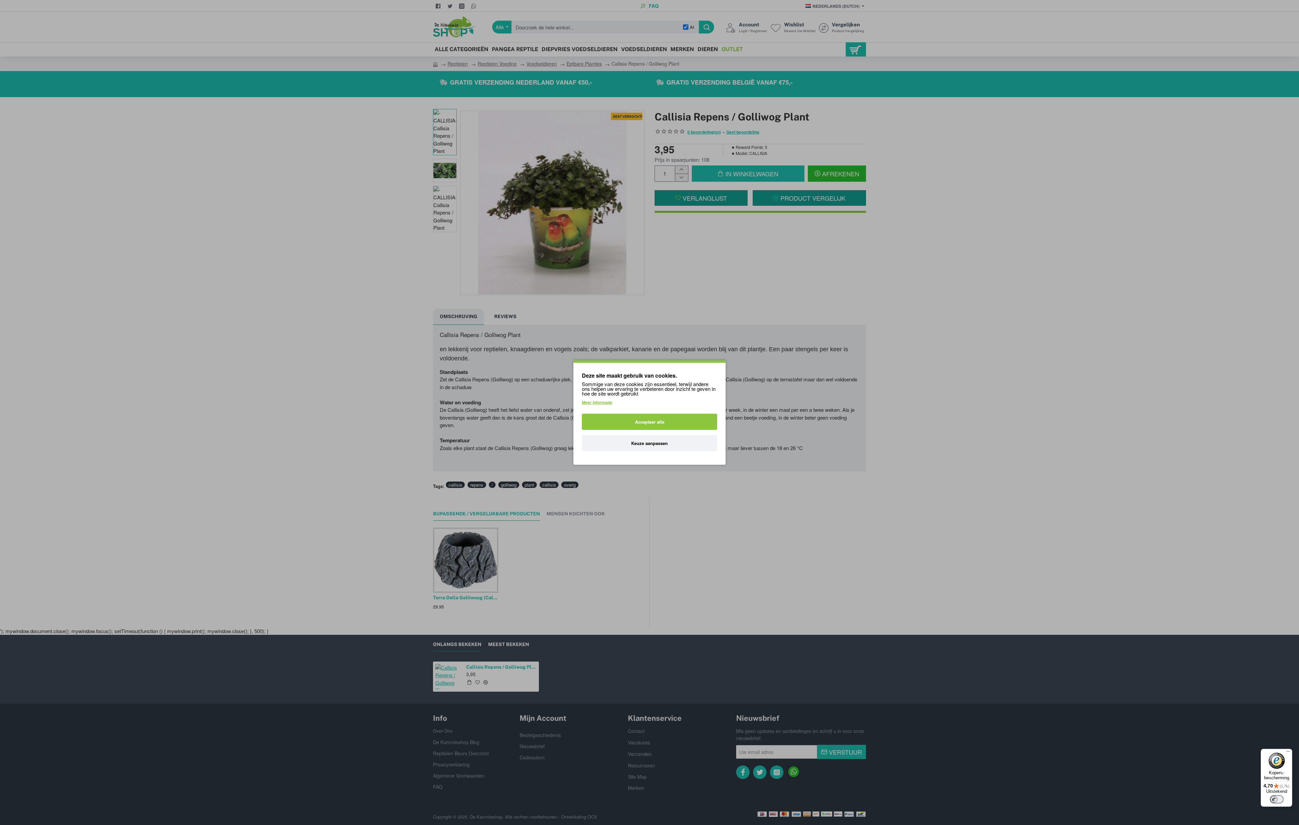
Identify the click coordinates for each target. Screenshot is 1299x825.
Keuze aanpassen (649, 443)
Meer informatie (597, 402)
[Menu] (1288, 753)
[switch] (1276, 799)
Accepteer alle (649, 422)
